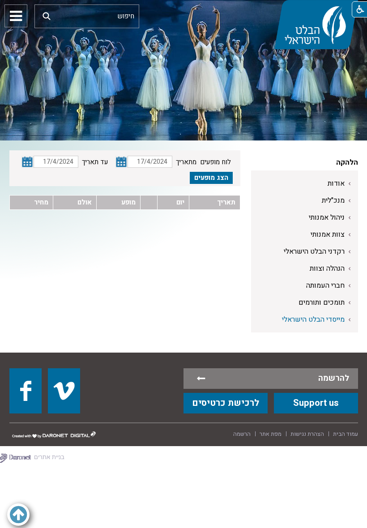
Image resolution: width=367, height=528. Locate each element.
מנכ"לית (333, 200)
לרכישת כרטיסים (225, 402)
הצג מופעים (211, 178)
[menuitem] (304, 183)
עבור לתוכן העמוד (183, 9)
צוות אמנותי (328, 234)
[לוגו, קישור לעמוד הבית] (316, 24)
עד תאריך (95, 162)
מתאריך (186, 162)
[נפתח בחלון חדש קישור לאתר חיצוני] (25, 390)
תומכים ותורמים (322, 302)
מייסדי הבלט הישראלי (313, 319)
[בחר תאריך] (121, 162)
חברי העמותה (325, 285)
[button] (46, 16)
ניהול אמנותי (327, 217)
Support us (316, 402)
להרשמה (333, 378)
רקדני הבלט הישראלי (314, 251)
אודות (336, 183)
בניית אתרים (49, 457)
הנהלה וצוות (327, 268)
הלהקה (347, 162)
